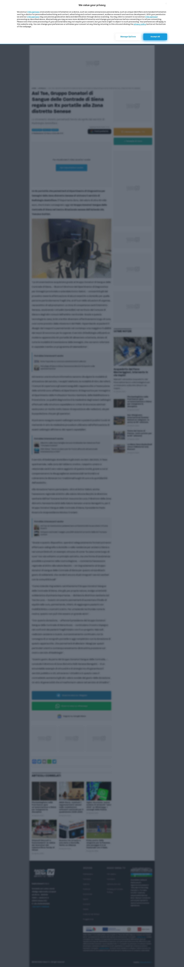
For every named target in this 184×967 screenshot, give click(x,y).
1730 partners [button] (33, 12)
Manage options (128, 37)
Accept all (155, 37)
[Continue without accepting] (166, 4)
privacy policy (140, 24)
